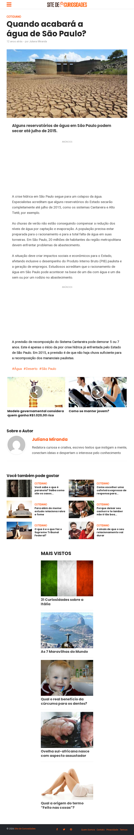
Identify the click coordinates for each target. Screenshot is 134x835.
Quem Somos (88, 829)
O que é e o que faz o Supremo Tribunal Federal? (48, 532)
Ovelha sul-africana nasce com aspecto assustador (65, 753)
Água (18, 369)
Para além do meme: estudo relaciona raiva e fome (50, 511)
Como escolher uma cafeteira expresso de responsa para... (111, 490)
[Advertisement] (67, 168)
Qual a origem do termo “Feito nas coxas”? (62, 805)
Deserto (32, 369)
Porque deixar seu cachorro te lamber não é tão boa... (110, 511)
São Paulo (49, 369)
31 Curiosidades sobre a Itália (62, 601)
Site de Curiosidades (24, 828)
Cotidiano (14, 16)
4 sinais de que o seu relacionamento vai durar (110, 532)
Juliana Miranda (38, 41)
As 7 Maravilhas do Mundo (64, 651)
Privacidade (112, 829)
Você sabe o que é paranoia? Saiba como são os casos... (50, 490)
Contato (101, 829)
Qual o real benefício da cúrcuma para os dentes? (64, 701)
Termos (123, 829)
